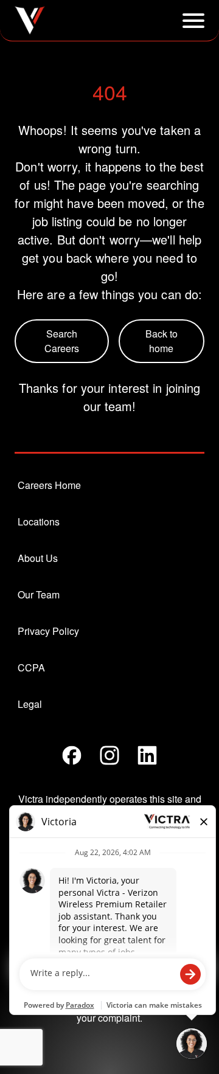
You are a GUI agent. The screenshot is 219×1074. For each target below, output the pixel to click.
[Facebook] (72, 755)
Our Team (39, 594)
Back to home (161, 341)
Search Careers (61, 341)
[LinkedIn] (147, 755)
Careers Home (49, 485)
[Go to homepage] (30, 20)
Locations (39, 521)
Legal (30, 704)
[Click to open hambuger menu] (193, 20)
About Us (38, 558)
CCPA (31, 667)
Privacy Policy (48, 631)
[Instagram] (109, 755)
